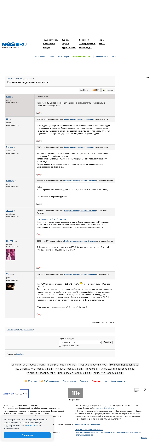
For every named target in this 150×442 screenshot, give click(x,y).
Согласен (27, 435)
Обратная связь (118, 381)
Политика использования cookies (89, 430)
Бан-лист (84, 381)
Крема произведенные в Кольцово (78, 119)
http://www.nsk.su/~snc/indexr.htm (51, 219)
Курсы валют (69, 47)
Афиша (65, 43)
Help (105, 381)
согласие (30, 425)
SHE (18, 79)
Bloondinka (19, 354)
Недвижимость (50, 40)
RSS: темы (32, 381)
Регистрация (63, 56)
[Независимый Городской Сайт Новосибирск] (14, 45)
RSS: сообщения (51, 381)
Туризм (65, 40)
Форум (46, 47)
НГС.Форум (11, 79)
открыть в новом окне (70, 346)
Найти (51, 56)
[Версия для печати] (37, 113)
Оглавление (39, 56)
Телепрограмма (87, 43)
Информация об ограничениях (88, 424)
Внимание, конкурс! (82, 56)
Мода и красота (27, 79)
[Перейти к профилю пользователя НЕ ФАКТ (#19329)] (10, 260)
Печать (86, 90)
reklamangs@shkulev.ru (104, 408)
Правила (96, 381)
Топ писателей (69, 381)
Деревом (110, 90)
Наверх (144, 438)
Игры (101, 40)
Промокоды (85, 47)
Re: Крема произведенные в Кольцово (80, 180)
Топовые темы (101, 56)
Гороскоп (84, 40)
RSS (97, 90)
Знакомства (49, 43)
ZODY (102, 43)
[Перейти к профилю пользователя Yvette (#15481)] (10, 290)
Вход (114, 56)
